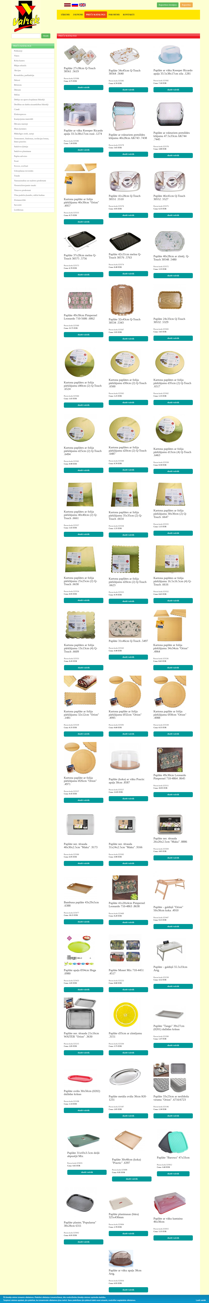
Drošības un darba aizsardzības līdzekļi (31, 104)
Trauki (17, 175)
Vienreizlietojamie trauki (25, 185)
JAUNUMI (78, 14)
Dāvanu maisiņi (21, 124)
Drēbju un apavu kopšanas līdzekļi (29, 99)
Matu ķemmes (20, 129)
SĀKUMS (65, 14)
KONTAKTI (128, 14)
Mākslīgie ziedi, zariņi (24, 133)
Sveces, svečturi (21, 166)
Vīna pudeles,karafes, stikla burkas (29, 195)
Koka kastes (19, 60)
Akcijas (17, 70)
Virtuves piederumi (22, 190)
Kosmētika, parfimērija (24, 75)
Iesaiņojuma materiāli (23, 119)
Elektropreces (20, 114)
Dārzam (17, 90)
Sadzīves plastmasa (22, 151)
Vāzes (16, 55)
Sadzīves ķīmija (21, 146)
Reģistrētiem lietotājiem (168, 5)
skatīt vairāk (83, 87)
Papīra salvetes (20, 156)
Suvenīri (18, 205)
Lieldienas (18, 210)
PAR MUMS (114, 14)
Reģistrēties (186, 5)
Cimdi (17, 109)
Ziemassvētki (20, 200)
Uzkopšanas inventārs (23, 171)
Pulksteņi (18, 51)
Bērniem (18, 85)
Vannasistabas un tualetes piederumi (30, 180)
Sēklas (17, 94)
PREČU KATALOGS (95, 14)
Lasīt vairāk (201, 1300)
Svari (16, 161)
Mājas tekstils (20, 65)
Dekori (17, 80)
